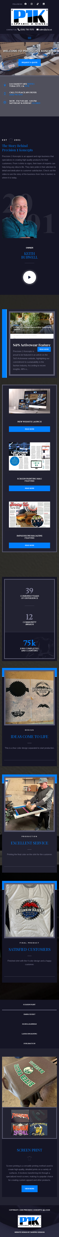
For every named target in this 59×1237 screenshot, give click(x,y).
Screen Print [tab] (29, 1005)
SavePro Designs (37, 1232)
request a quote (29, 62)
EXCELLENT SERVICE (29, 842)
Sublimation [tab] (29, 1044)
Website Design (21, 1232)
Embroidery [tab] (29, 1014)
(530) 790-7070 (27, 29)
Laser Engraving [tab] (29, 1034)
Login (47, 1210)
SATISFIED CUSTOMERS (29, 949)
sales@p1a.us (45, 29)
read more (44, 349)
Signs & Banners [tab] (29, 1024)
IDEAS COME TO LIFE (29, 736)
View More (29, 1189)
